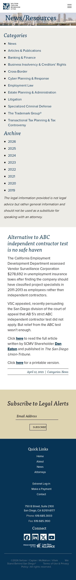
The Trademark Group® (25, 113)
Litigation (15, 99)
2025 (12, 148)
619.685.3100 (42, 521)
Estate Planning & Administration (32, 92)
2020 (12, 183)
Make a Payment (41, 489)
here (19, 362)
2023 (12, 162)
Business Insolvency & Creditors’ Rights (37, 64)
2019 (11, 190)
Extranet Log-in (41, 484)
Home (40, 456)
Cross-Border (17, 71)
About (40, 461)
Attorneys (40, 472)
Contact (41, 494)
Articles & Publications (24, 50)
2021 (11, 176)
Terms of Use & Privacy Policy (45, 565)
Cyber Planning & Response (28, 78)
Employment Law (20, 85)
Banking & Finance (22, 57)
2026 (12, 141)
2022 (12, 169)
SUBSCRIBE (39, 427)
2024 (12, 155)
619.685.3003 (43, 516)
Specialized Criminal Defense (30, 106)
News (12, 43)
